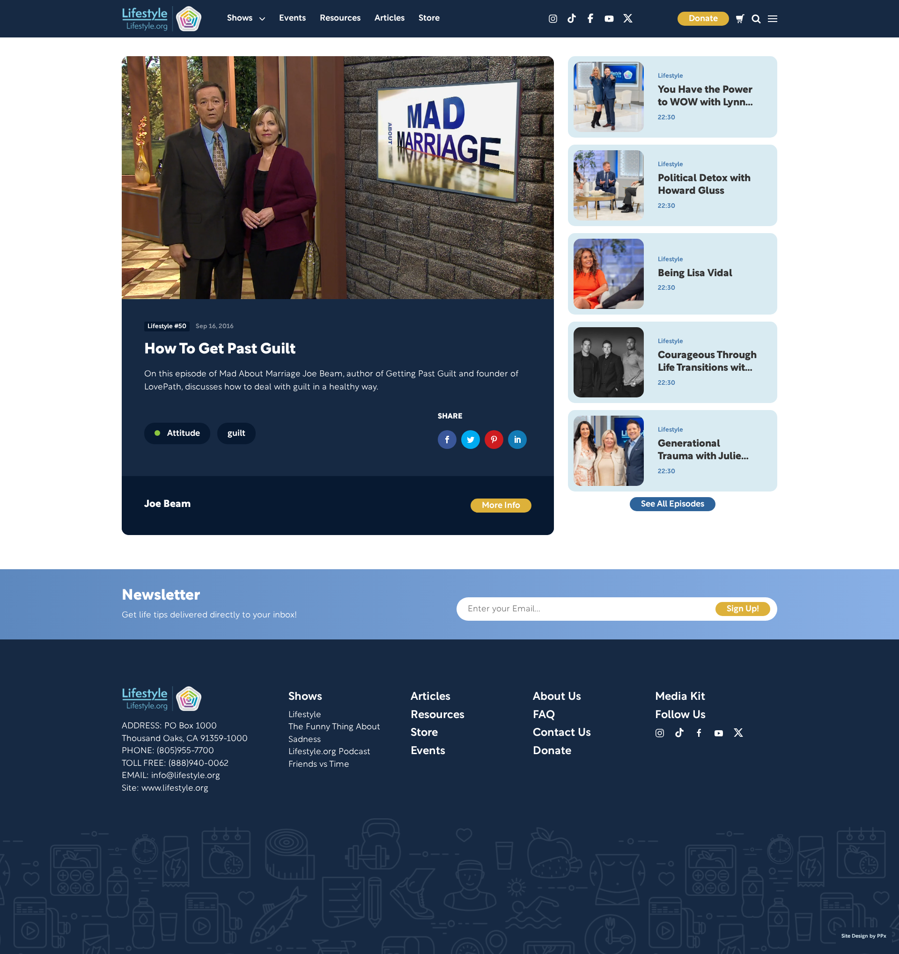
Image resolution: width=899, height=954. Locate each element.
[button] (756, 19)
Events (292, 18)
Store (429, 18)
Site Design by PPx (863, 936)
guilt (236, 434)
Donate (703, 19)
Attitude (183, 434)
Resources (340, 18)
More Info (501, 506)
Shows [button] (239, 18)
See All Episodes (672, 504)
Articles (390, 18)
